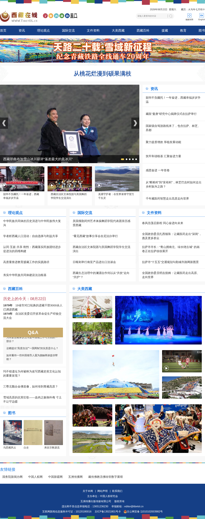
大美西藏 (118, 30)
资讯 (22, 30)
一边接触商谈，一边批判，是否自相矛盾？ (30, 355)
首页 (3, 30)
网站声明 (102, 491)
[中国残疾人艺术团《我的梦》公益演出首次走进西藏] (158, 320)
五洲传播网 (75, 476)
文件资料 (93, 30)
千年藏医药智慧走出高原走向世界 (167, 198)
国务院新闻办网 (12, 476)
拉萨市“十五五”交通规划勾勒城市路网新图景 (170, 262)
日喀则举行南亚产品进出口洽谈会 (94, 262)
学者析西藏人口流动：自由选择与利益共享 (30, 236)
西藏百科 (143, 30)
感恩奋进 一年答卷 (158, 170)
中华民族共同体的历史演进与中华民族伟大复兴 (32, 223)
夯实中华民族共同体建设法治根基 (24, 275)
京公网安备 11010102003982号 (145, 511)
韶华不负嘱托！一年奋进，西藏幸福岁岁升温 (173, 99)
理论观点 (43, 30)
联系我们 (117, 491)
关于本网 (88, 491)
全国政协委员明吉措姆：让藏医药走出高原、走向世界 (171, 275)
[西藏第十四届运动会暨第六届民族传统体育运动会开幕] (116, 374)
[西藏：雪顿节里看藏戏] (92, 307)
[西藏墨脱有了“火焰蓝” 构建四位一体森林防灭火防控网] (69, 86)
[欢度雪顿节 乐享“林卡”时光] (92, 333)
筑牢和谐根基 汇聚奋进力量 (163, 156)
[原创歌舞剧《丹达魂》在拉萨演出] (92, 415)
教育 (183, 30)
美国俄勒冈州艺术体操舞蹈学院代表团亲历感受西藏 (101, 223)
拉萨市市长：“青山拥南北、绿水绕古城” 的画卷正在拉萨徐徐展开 (171, 249)
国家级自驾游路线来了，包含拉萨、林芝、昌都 (173, 128)
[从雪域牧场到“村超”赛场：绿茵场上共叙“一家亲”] (182, 361)
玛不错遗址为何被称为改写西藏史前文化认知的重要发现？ (32, 373)
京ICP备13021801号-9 (107, 511)
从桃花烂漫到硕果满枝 (102, 74)
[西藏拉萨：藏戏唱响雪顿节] (158, 428)
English (201, 19)
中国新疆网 (55, 476)
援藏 (165, 30)
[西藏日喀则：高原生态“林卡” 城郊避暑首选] (92, 442)
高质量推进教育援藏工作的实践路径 (26, 262)
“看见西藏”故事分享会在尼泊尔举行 (95, 236)
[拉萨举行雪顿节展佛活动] (182, 387)
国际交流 (68, 30)
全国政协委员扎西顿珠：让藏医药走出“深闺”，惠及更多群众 (172, 236)
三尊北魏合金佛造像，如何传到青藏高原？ (30, 386)
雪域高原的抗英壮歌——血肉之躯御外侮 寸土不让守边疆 (32, 399)
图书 (202, 30)
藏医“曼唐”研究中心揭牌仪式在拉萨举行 (171, 113)
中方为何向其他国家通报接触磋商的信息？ (30, 348)
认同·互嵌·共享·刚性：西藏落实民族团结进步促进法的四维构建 (32, 249)
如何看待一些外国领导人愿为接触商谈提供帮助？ (32, 339)
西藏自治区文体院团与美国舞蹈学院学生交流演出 (101, 249)
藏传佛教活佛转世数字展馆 (105, 476)
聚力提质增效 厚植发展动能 (163, 142)
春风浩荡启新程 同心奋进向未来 (162, 223)
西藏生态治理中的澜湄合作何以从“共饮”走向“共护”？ (101, 275)
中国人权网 (35, 476)
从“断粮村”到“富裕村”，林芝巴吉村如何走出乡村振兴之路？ (173, 184)
